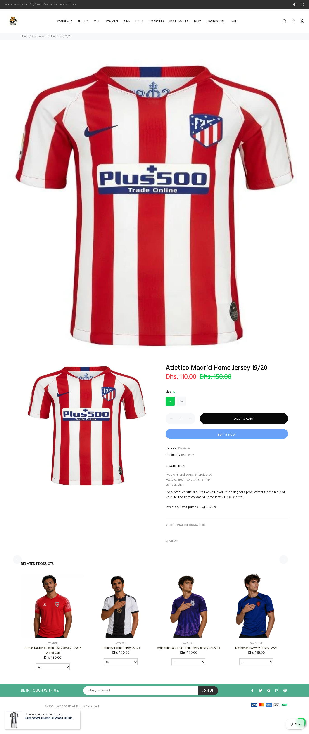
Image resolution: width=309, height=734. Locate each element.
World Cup (64, 21)
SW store (183, 448)
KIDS (127, 21)
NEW (197, 21)
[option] (154, 206)
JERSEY (83, 21)
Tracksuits (156, 21)
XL (181, 401)
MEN (97, 21)
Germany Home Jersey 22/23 (120, 648)
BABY (139, 21)
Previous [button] (17, 559)
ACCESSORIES (179, 21)
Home (24, 36)
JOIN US (208, 690)
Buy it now (227, 434)
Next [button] (283, 559)
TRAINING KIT (216, 21)
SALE (234, 21)
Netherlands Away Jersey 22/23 (256, 648)
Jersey (189, 455)
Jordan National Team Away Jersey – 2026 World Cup (52, 650)
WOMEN (112, 21)
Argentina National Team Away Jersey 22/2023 (188, 648)
